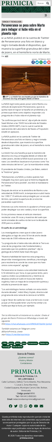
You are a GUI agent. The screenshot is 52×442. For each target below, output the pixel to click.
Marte (18, 343)
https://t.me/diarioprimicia (18, 334)
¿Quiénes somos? (26, 357)
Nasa (24, 343)
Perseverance (32, 343)
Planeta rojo (44, 343)
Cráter (4, 343)
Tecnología (6, 347)
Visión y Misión (26, 360)
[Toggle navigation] (46, 15)
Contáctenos (26, 363)
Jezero (11, 343)
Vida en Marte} (17, 347)
